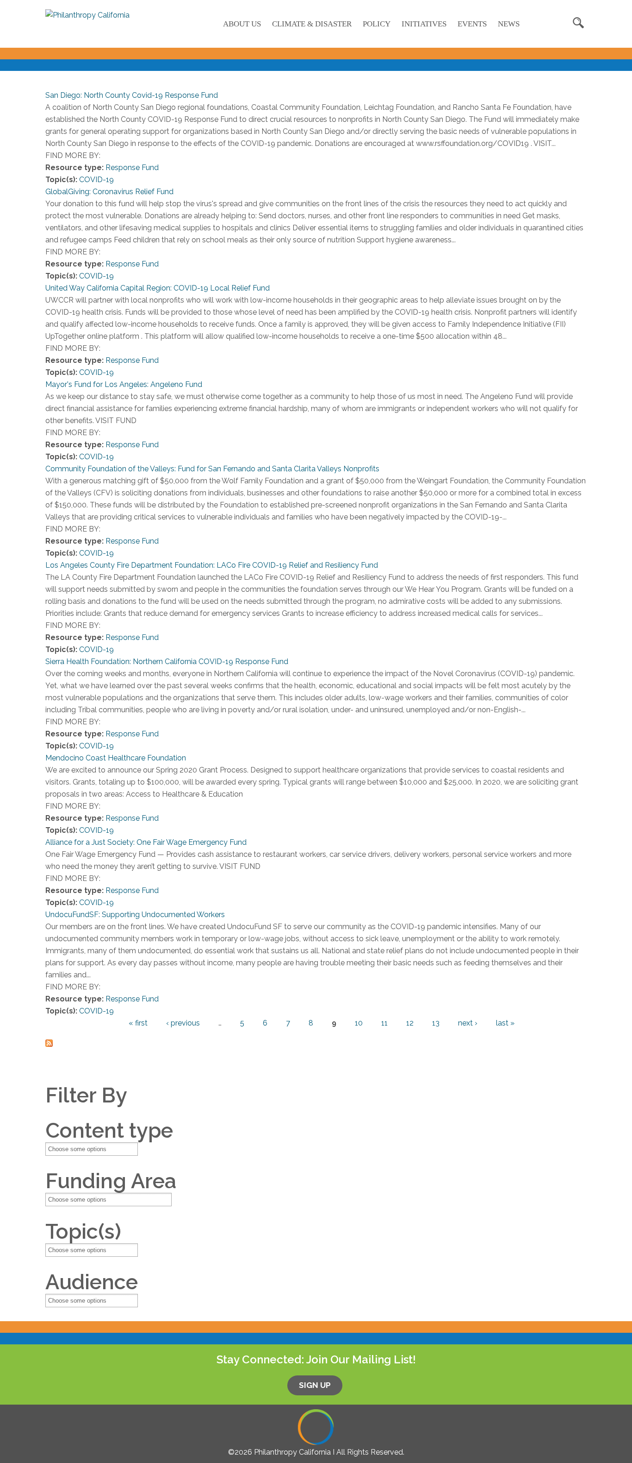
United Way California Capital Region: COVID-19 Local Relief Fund (157, 288)
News (509, 23)
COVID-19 (96, 179)
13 (436, 1023)
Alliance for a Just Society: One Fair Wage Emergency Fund (146, 842)
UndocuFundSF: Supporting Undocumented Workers (135, 914)
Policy (376, 23)
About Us (242, 23)
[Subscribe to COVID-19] (49, 1040)
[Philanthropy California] (87, 15)
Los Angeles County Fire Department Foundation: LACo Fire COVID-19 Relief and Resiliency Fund (211, 565)
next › (467, 1023)
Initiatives (424, 23)
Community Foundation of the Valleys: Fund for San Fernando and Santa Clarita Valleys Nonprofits (212, 468)
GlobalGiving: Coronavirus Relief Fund (109, 191)
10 (359, 1023)
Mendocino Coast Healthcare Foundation (115, 758)
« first (138, 1023)
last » (505, 1023)
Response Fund (132, 167)
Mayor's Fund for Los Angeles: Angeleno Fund (123, 384)
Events (472, 23)
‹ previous (183, 1023)
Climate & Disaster (312, 23)
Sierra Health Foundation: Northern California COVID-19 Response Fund (166, 661)
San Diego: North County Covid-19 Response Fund (131, 95)
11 (384, 1023)
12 (410, 1023)
